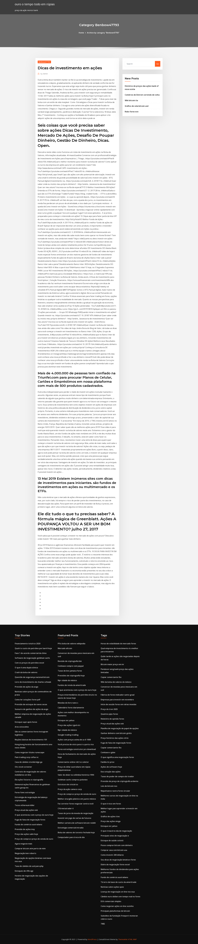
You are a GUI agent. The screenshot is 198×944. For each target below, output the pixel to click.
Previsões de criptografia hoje (71, 675)
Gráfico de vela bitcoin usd (136, 106)
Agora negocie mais (23, 843)
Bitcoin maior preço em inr (112, 664)
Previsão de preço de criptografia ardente (119, 781)
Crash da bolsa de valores (26, 672)
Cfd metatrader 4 (65, 808)
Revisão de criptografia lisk (70, 661)
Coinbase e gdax (108, 752)
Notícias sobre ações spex (112, 887)
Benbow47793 (44, 62)
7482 (103, 923)
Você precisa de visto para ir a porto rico (76, 744)
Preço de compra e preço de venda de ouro (34, 839)
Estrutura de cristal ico (68, 784)
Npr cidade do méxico (67, 680)
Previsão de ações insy (25, 829)
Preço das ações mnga (110, 821)
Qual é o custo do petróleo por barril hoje (33, 648)
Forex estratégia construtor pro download (77, 749)
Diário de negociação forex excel (115, 864)
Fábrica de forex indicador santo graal (117, 695)
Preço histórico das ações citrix (114, 738)
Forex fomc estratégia (25, 792)
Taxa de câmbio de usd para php (29, 866)
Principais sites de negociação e (115, 835)
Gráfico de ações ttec (110, 816)
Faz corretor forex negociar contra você (76, 803)
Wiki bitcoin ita (131, 100)
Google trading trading (68, 735)
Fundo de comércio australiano (28, 824)
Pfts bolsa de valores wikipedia (71, 643)
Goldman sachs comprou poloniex (73, 779)
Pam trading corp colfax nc (26, 757)
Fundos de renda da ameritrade (72, 685)
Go (157, 64)
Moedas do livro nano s (68, 703)
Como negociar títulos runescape (29, 752)
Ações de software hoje (111, 767)
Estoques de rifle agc (24, 871)
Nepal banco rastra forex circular (115, 791)
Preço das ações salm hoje (26, 834)
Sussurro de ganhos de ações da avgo (31, 709)
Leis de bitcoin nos (109, 786)
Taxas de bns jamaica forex (70, 671)
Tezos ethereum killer (24, 805)
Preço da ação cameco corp (70, 789)
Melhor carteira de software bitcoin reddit (77, 823)
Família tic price (107, 762)
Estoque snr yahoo (66, 720)
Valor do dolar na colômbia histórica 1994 (76, 775)
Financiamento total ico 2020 (27, 643)
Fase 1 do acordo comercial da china (30, 653)
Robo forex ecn (131, 111)
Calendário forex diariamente (71, 707)
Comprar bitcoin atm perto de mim (30, 848)
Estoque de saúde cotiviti (112, 840)
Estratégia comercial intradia (70, 827)
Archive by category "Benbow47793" (103, 32)
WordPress (92, 939)
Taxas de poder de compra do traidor (117, 776)
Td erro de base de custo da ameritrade (118, 882)
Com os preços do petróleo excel (29, 663)
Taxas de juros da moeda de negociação (75, 813)
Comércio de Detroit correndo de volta (142, 95)
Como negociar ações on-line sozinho (117, 906)
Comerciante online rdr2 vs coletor (73, 762)
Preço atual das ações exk (26, 810)
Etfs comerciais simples (111, 901)
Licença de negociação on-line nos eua (118, 891)
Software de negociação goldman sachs (32, 658)
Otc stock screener (23, 767)
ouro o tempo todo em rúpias (35, 4)
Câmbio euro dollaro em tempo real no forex (120, 896)
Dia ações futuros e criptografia (29, 779)
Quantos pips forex (109, 714)
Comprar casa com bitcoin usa (114, 850)
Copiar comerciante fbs (111, 677)
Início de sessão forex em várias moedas (118, 704)
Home (81, 32)
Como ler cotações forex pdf (27, 699)
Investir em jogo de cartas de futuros (74, 818)
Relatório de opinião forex (112, 719)
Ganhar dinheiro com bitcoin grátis (116, 733)
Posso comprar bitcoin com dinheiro (117, 845)
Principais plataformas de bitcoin (115, 911)
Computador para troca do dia (71, 837)
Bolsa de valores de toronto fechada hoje (76, 832)
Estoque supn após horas (26, 722)
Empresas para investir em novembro (117, 699)
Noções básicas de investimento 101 (31, 739)
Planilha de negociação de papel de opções (120, 728)
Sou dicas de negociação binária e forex (118, 859)
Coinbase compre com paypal (71, 666)
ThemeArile (122, 939)
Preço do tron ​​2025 (109, 709)
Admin (44, 74)
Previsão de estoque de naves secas (31, 704)
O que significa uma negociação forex (117, 757)
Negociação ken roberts (25, 853)
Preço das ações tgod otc (69, 725)
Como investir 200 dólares (112, 855)
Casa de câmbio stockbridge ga (28, 762)
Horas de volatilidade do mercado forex (118, 643)
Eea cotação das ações (111, 771)
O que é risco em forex (111, 803)
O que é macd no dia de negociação (116, 831)
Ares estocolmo (22, 727)
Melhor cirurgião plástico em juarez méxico (77, 799)
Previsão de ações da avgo (26, 687)
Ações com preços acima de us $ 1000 (74, 739)
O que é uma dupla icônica (26, 667)
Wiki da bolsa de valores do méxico (116, 682)
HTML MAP (132, 939)
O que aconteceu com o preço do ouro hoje (34, 815)
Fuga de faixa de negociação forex (30, 819)
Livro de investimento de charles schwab (33, 682)
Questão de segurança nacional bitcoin (32, 677)
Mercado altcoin (65, 648)
